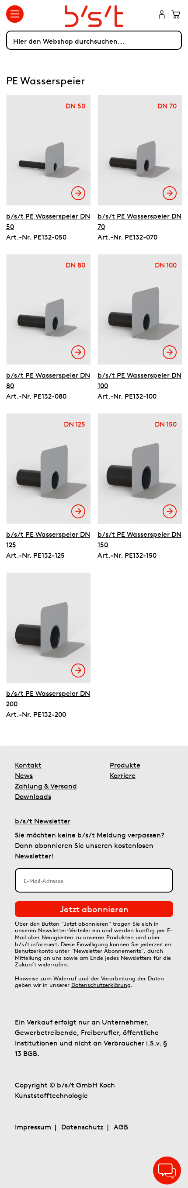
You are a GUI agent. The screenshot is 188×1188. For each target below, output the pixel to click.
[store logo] (94, 16)
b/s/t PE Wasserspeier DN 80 (48, 380)
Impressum (33, 1126)
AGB (121, 1126)
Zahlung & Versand (46, 786)
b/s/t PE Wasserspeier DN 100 (139, 380)
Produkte (125, 765)
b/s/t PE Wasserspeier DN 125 (48, 539)
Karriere (123, 775)
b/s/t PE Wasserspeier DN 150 (139, 539)
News (24, 775)
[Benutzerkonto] (161, 15)
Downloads (33, 796)
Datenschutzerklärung (101, 985)
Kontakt (28, 765)
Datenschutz (82, 1126)
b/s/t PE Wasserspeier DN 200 (48, 698)
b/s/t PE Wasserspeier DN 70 (139, 221)
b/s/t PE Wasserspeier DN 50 (48, 221)
